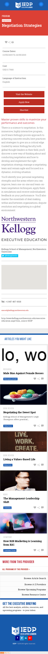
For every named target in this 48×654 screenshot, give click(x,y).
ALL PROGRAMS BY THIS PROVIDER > (16, 569)
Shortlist (24, 110)
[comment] (42, 379)
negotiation (6, 20)
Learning (7, 508)
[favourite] (6, 42)
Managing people (10, 379)
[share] (9, 42)
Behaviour (8, 426)
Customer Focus (10, 550)
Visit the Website (24, 94)
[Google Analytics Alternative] (5, 652)
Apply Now (24, 102)
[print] (12, 42)
